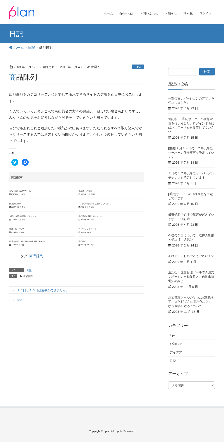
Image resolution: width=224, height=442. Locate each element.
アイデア (176, 352)
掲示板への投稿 (85, 191)
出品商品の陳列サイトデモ (90, 216)
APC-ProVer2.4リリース (20, 191)
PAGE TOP (214, 425)
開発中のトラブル (17, 229)
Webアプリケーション (88, 229)
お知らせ (176, 344)
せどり (21, 300)
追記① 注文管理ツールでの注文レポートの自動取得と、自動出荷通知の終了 (191, 277)
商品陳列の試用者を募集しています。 (95, 204)
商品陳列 (82, 241)
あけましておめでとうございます (191, 256)
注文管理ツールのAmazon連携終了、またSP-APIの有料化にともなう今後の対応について (190, 302)
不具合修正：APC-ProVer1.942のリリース (28, 241)
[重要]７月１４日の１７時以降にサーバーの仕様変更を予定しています (191, 153)
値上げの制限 (15, 204)
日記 (138, 66)
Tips (172, 335)
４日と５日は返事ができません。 (24, 216)
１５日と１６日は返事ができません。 (43, 290)
